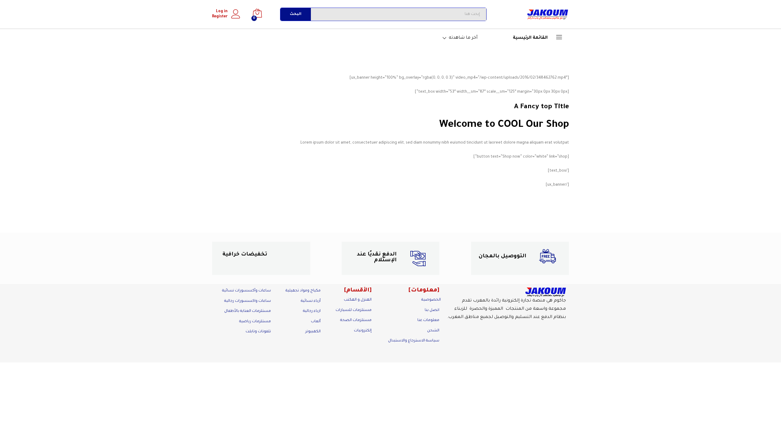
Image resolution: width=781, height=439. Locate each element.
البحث (295, 14)
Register (220, 17)
